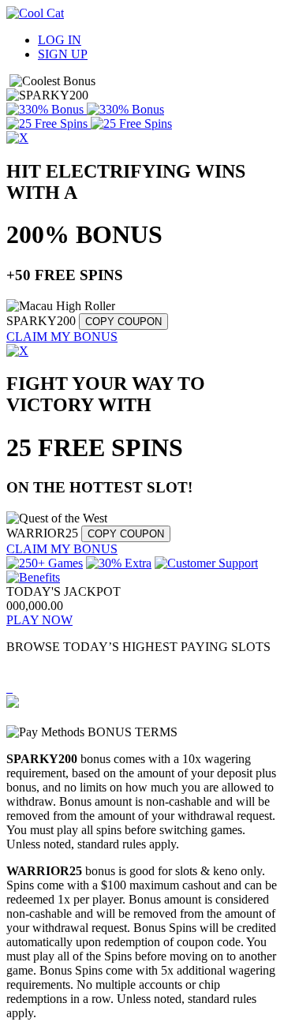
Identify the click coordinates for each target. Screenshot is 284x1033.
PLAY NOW (39, 620)
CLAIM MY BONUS (62, 336)
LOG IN (59, 40)
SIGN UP (63, 54)
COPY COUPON (123, 321)
